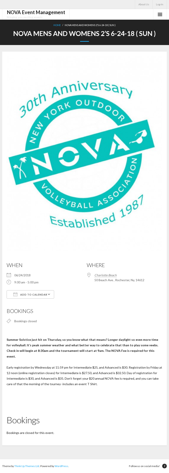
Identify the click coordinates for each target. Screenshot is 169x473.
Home (57, 25)
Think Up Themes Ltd (26, 466)
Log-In (159, 4)
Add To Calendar (33, 294)
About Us (143, 4)
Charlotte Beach (105, 275)
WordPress (61, 466)
